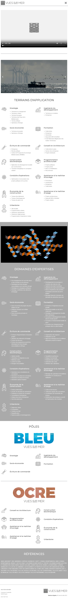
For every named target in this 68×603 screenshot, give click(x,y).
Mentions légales (52, 595)
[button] (65, 2)
